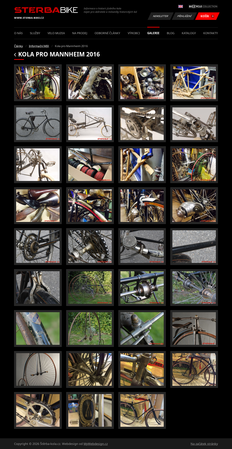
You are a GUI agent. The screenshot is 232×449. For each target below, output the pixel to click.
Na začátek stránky (204, 444)
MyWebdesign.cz (96, 444)
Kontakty (210, 33)
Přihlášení (184, 16)
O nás (18, 33)
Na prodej (79, 33)
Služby (35, 33)
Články (18, 46)
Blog (170, 33)
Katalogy (189, 33)
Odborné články (107, 33)
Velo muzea (56, 33)
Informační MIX (39, 46)
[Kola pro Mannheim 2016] (38, 82)
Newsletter (160, 16)
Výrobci (134, 33)
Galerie (153, 33)
